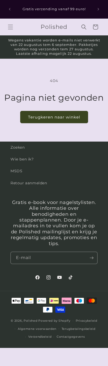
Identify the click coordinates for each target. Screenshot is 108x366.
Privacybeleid (86, 320)
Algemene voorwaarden (37, 329)
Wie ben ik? (22, 159)
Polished (30, 320)
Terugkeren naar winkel (54, 117)
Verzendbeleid (39, 336)
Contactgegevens (71, 336)
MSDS (16, 171)
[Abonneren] (91, 258)
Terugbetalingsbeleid (78, 329)
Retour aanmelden (28, 183)
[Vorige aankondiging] (9, 9)
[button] (10, 27)
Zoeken (17, 147)
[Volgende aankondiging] (98, 9)
